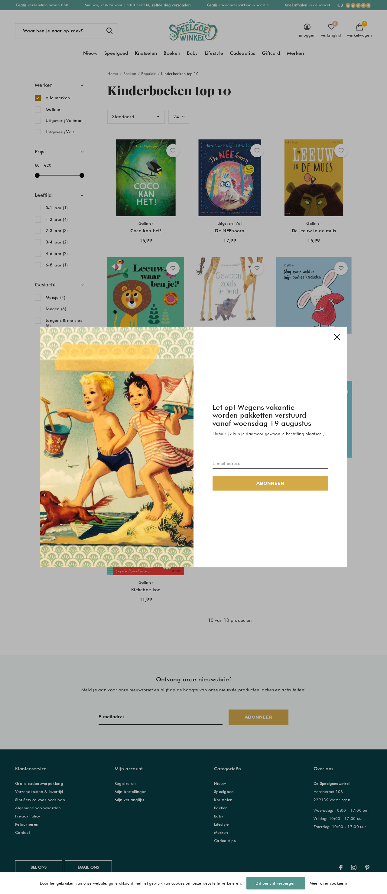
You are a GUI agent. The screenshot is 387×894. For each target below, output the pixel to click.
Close (337, 337)
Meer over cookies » (328, 883)
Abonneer (270, 483)
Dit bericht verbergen (275, 883)
